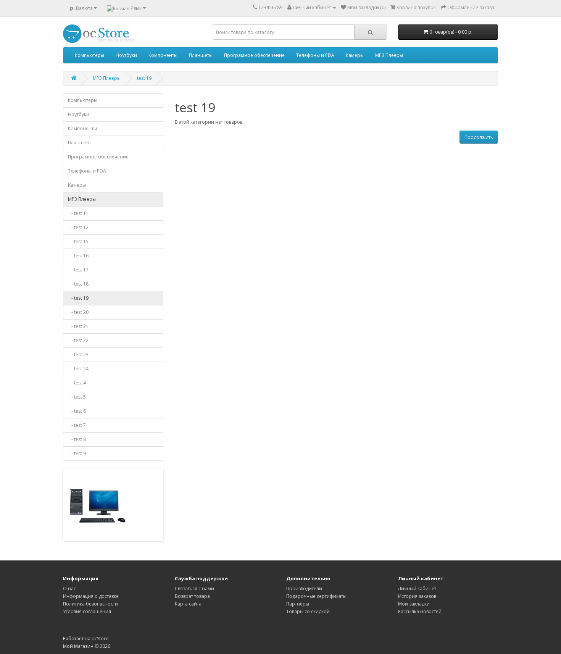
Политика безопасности (90, 604)
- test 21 (78, 326)
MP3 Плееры (389, 55)
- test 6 (77, 411)
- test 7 (77, 425)
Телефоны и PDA (315, 55)
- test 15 (78, 241)
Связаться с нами (194, 588)
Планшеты (201, 55)
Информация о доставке (91, 596)
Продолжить (478, 137)
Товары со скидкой (308, 611)
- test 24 (78, 368)
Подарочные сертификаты (316, 596)
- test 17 (78, 269)
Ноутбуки (126, 55)
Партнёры (297, 604)
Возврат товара (192, 596)
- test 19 (78, 298)
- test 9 (77, 453)
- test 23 (78, 354)
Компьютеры (89, 55)
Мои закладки (414, 604)
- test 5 (77, 397)
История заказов (417, 596)
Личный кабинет (417, 588)
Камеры (355, 55)
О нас (69, 588)
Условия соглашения (87, 611)
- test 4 (77, 382)
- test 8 (77, 439)
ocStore (100, 638)
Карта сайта (188, 604)
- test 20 (78, 312)
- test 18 (78, 284)
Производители (304, 588)
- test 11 (78, 213)
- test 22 (78, 340)
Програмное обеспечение (254, 55)
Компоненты (162, 55)
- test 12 (78, 227)
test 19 (144, 78)
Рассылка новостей (420, 611)
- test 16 (78, 255)
